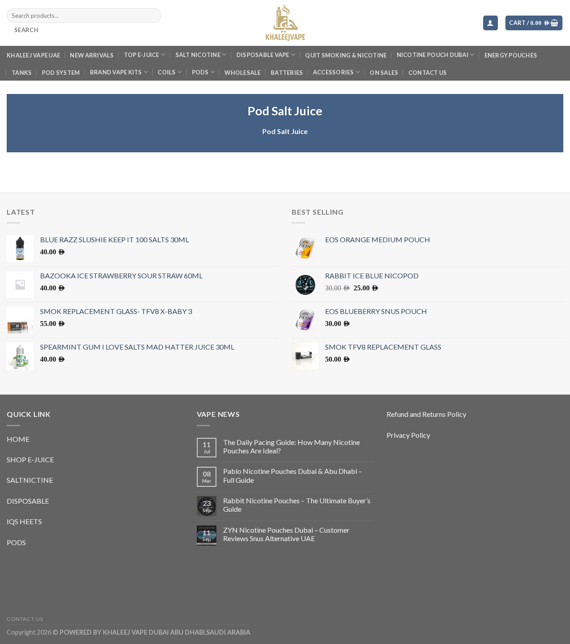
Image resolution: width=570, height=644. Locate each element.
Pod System (61, 72)
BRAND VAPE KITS (116, 72)
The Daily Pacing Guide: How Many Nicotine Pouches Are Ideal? (291, 446)
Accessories (333, 72)
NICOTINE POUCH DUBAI (432, 54)
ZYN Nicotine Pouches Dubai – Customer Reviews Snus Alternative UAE (286, 534)
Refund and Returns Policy (426, 414)
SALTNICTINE (30, 480)
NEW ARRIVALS (92, 55)
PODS (200, 72)
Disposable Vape (262, 54)
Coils (166, 72)
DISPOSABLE (28, 501)
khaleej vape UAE (33, 55)
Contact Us (427, 72)
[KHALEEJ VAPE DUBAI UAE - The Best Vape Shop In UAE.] (285, 23)
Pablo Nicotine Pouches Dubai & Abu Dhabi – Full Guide (292, 475)
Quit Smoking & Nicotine (346, 55)
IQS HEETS (24, 521)
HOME (18, 439)
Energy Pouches (510, 55)
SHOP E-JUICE (30, 459)
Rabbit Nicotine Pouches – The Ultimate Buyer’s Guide (296, 504)
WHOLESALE (242, 72)
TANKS (22, 72)
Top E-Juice (141, 54)
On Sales (384, 72)
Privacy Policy (408, 435)
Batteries (287, 72)
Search (26, 29)
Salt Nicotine (197, 54)
